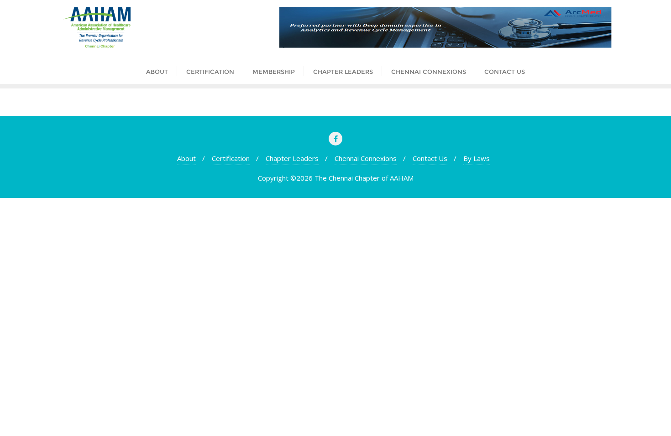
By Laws (476, 158)
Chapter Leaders (292, 158)
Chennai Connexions (366, 158)
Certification (231, 158)
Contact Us (430, 158)
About (186, 158)
